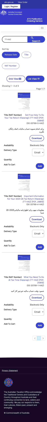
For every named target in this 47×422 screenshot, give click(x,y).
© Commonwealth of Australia (16, 413)
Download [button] (38, 138)
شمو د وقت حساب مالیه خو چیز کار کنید (27, 291)
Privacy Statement (10, 370)
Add (40, 166)
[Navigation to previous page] (35, 338)
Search (35, 39)
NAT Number (11, 65)
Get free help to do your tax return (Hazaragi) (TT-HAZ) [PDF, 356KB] (24, 118)
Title (26, 54)
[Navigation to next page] (43, 338)
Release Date (11, 54)
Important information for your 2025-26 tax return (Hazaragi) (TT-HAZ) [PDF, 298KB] (25, 199)
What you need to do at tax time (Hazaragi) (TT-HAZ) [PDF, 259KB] (26, 280)
